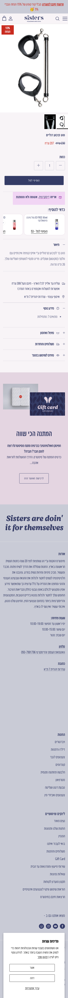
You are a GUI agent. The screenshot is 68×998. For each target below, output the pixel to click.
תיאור (56, 244)
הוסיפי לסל (34, 180)
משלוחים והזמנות (55, 851)
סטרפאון (60, 780)
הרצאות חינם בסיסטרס (52, 897)
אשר (32, 968)
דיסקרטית (44, 197)
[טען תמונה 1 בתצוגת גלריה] (34, 68)
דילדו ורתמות (58, 749)
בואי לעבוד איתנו (56, 843)
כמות (62, 157)
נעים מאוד (59, 821)
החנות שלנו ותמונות (54, 828)
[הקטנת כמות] (60, 165)
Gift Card (60, 859)
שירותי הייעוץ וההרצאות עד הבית (48, 866)
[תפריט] (64, 18)
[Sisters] (34, 18)
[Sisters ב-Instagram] (48, 926)
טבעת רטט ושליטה (55, 787)
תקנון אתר (43, 957)
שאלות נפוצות (57, 874)
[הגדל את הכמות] (38, 165)
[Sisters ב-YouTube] (55, 926)
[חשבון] (12, 18)
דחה (32, 978)
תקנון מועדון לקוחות (54, 881)
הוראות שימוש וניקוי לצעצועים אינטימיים (44, 889)
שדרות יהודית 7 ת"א (54, 669)
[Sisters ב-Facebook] (62, 926)
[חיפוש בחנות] (55, 18)
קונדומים (60, 764)
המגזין (61, 836)
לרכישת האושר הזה (34, 478)
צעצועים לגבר (57, 757)
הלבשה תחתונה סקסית (53, 772)
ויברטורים (60, 742)
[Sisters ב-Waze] (41, 926)
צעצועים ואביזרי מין (54, 795)
